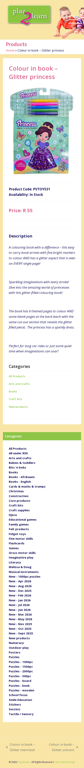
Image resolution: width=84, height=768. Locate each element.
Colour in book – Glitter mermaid (20, 747)
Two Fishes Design (65, 762)
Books (13, 391)
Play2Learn (23, 762)
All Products (17, 376)
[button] (73, 20)
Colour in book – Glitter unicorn (59, 747)
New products (18, 407)
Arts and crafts (19, 384)
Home (10, 50)
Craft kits (15, 399)
